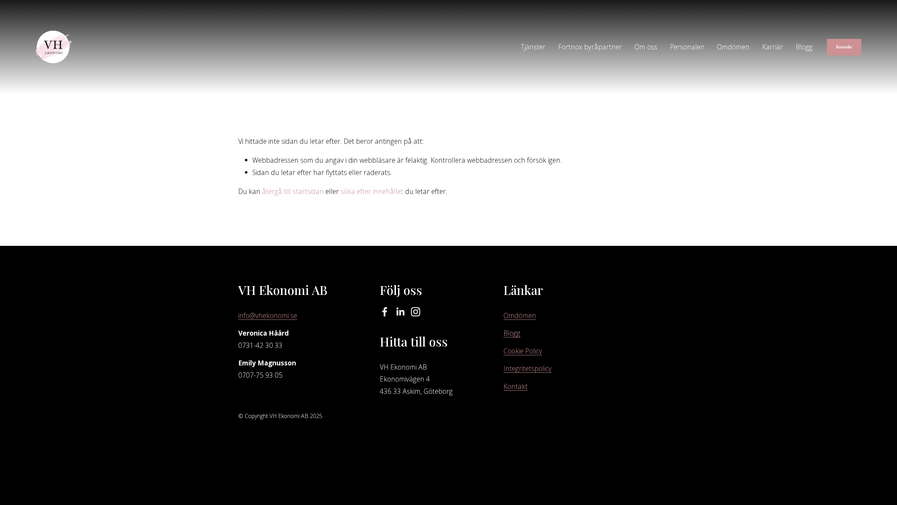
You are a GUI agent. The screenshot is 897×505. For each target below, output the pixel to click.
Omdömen (733, 47)
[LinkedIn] (400, 312)
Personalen (687, 47)
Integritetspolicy (528, 368)
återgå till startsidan (293, 191)
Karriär (772, 47)
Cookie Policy (523, 351)
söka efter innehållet (372, 191)
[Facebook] (385, 312)
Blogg (804, 47)
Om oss (646, 47)
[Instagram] (415, 312)
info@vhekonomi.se (267, 315)
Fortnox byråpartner (590, 47)
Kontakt (844, 47)
